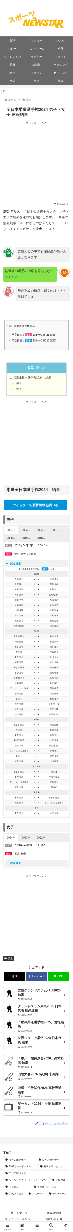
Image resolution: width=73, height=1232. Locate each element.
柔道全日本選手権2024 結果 (32, 377)
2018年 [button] (41, 538)
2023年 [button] (26, 529)
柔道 (10, 958)
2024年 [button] (11, 529)
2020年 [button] (11, 538)
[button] (37, 1227)
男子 (19, 383)
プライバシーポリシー (19, 1219)
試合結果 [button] (15, 563)
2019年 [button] (26, 538)
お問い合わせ (53, 1219)
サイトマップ (19, 1213)
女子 (19, 389)
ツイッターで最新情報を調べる (35, 505)
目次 (31, 367)
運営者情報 (54, 1213)
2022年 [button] (41, 529)
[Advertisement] (36, 161)
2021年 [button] (56, 529)
